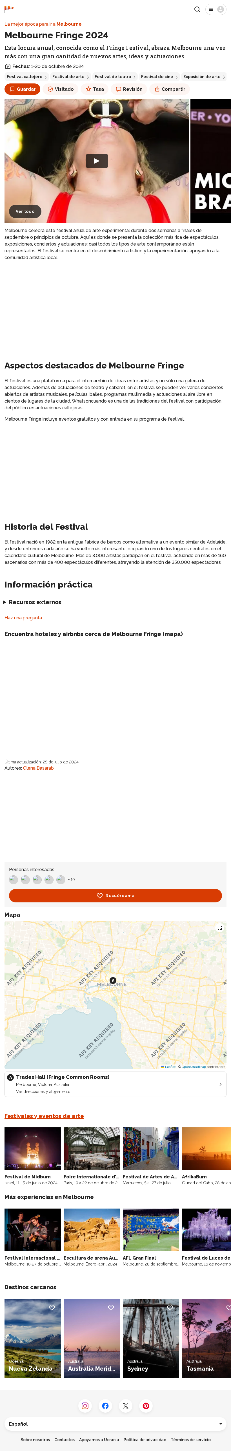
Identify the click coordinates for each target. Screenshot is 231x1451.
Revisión (133, 89)
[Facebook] (105, 1406)
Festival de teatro (113, 76)
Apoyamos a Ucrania (99, 1439)
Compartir (173, 89)
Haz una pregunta (23, 617)
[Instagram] (85, 1406)
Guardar (26, 89)
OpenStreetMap (194, 1067)
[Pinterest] (146, 1406)
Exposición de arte (202, 76)
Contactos (64, 1439)
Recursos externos (35, 602)
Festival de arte (68, 76)
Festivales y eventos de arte (44, 1116)
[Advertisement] (115, 305)
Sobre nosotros (35, 1439)
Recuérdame (120, 895)
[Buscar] (197, 9)
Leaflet (170, 1067)
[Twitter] (125, 1406)
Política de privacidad (145, 1439)
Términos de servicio (191, 1439)
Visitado (64, 89)
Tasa (98, 89)
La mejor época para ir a (43, 24)
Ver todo (25, 211)
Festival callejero (24, 76)
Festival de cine (157, 76)
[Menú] (215, 9)
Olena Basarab (38, 768)
